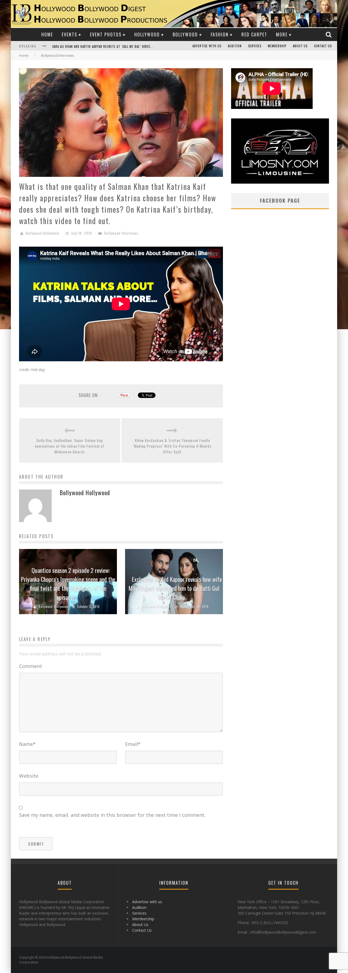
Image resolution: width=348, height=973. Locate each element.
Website (28, 776)
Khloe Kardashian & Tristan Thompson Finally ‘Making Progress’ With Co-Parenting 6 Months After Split (172, 445)
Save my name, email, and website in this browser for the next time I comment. (112, 815)
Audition (235, 46)
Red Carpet (254, 34)
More (282, 34)
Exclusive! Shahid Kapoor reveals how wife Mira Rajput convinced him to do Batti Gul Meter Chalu (175, 588)
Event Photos (106, 34)
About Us (300, 46)
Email (133, 744)
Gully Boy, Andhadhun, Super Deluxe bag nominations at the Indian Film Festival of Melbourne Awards (69, 445)
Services (254, 46)
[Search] (329, 34)
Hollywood (147, 34)
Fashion (220, 34)
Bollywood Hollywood (42, 233)
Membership (277, 46)
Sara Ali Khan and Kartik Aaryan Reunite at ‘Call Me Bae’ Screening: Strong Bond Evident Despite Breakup (136, 46)
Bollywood (185, 34)
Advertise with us (206, 46)
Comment (30, 666)
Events (69, 34)
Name (27, 744)
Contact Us (323, 46)
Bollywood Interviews (121, 233)
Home (47, 34)
